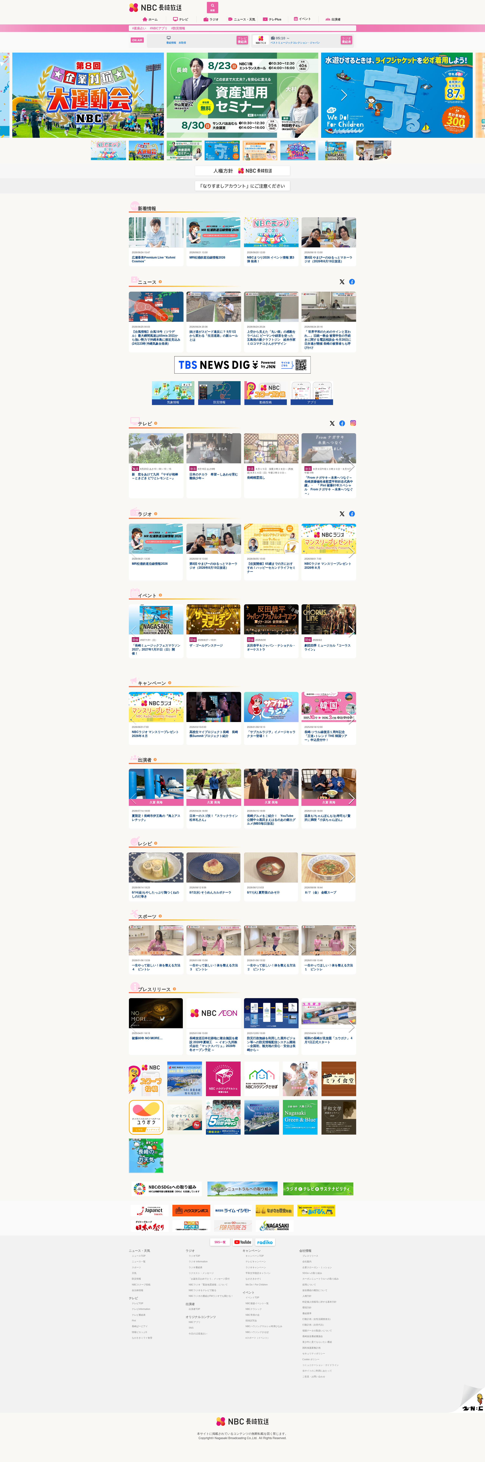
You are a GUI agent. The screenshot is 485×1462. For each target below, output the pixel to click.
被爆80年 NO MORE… (147, 1038)
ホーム (153, 19)
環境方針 (306, 1307)
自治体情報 (137, 1290)
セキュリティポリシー (313, 1353)
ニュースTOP (139, 1256)
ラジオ (214, 19)
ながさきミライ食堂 (142, 1338)
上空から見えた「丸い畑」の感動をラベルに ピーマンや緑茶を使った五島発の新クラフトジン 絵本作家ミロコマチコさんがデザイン (271, 337)
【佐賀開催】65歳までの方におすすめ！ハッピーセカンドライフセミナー (271, 567)
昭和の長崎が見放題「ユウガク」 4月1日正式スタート (328, 1040)
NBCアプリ (194, 1322)
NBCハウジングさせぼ (257, 1332)
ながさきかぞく (253, 1278)
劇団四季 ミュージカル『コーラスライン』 (327, 647)
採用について (309, 1284)
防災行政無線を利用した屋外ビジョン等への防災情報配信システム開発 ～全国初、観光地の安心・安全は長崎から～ (271, 1044)
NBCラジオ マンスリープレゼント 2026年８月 (327, 566)
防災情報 (136, 1278)
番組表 (242, 40)
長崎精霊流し (256, 478)
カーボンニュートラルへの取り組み (320, 1278)
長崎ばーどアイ (140, 1326)
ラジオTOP (194, 1256)
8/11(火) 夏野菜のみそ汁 (263, 892)
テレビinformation (141, 1309)
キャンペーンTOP (255, 1256)
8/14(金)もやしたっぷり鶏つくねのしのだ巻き (155, 894)
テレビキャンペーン (256, 1261)
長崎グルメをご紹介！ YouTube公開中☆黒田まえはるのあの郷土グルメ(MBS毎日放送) (271, 820)
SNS (191, 1327)
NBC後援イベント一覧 (257, 1303)
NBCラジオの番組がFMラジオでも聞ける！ (211, 1296)
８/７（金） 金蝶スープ (320, 892)
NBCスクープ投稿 (141, 1284)
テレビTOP (137, 1303)
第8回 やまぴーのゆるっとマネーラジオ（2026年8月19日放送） (328, 259)
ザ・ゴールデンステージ (206, 645)
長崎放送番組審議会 (312, 1336)
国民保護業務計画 (311, 1348)
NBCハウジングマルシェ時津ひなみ (264, 1326)
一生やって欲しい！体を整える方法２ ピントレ (271, 967)
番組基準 (306, 1313)
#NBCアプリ (158, 28)
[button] (140, 95)
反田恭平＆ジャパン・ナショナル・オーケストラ (271, 647)
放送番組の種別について (314, 1290)
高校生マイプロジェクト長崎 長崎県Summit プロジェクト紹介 (213, 734)
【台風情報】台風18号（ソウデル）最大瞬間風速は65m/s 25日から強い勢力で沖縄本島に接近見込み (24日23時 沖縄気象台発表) (156, 337)
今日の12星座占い (198, 1333)
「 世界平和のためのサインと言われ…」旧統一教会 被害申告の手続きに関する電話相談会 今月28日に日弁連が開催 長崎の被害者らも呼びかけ (327, 339)
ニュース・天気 (244, 19)
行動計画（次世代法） (313, 1324)
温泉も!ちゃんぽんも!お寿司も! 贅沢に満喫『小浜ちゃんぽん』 (327, 818)
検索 (212, 10)
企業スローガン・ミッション (317, 1267)
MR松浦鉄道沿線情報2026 (207, 257)
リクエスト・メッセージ (201, 1273)
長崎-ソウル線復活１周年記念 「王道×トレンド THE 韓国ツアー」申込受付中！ (326, 736)
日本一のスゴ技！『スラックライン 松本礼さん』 (213, 818)
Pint (134, 1320)
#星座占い (139, 28)
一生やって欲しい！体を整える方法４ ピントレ (156, 967)
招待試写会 (251, 1320)
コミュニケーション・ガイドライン (320, 1365)
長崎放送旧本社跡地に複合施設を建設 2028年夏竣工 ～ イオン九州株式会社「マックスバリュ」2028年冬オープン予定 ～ (213, 1044)
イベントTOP (252, 1297)
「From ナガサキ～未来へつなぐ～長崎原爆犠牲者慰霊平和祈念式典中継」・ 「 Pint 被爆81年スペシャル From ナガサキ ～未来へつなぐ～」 (328, 485)
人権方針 (306, 1296)
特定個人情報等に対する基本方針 (319, 1302)
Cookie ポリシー (310, 1359)
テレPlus (275, 19)
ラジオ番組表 (195, 1267)
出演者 (336, 19)
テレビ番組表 (139, 1315)
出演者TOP (194, 1309)
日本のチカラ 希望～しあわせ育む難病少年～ (213, 476)
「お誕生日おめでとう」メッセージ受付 (209, 1278)
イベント (305, 18)
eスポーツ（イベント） (258, 1338)
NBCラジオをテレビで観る (202, 1290)
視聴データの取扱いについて (317, 1330)
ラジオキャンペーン (256, 1267)
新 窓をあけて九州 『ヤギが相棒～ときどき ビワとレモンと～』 (155, 476)
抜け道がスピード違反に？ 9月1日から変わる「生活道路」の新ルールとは (213, 335)
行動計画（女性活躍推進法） (317, 1319)
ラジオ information (198, 1261)
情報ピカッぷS (139, 1332)
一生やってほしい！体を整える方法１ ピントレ (328, 967)
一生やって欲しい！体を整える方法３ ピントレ (213, 967)
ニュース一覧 (139, 1261)
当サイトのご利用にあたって (317, 1370)
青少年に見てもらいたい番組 (317, 1342)
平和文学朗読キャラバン (258, 1273)
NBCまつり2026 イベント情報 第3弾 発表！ (270, 259)
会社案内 (306, 1261)
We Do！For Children (257, 1284)
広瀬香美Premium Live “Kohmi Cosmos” (153, 259)
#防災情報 (178, 28)
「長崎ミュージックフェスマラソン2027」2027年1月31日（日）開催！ (156, 649)
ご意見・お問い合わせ (313, 1376)
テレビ (183, 19)
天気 (134, 1273)
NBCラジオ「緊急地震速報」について (208, 1284)
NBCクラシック (254, 1309)
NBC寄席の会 (253, 1315)
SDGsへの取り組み (312, 1273)
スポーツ (136, 1267)
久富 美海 (156, 802)
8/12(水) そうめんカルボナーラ (210, 892)
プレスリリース (310, 1256)
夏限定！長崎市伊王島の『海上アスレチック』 (156, 818)
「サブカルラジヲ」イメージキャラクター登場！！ (271, 734)
